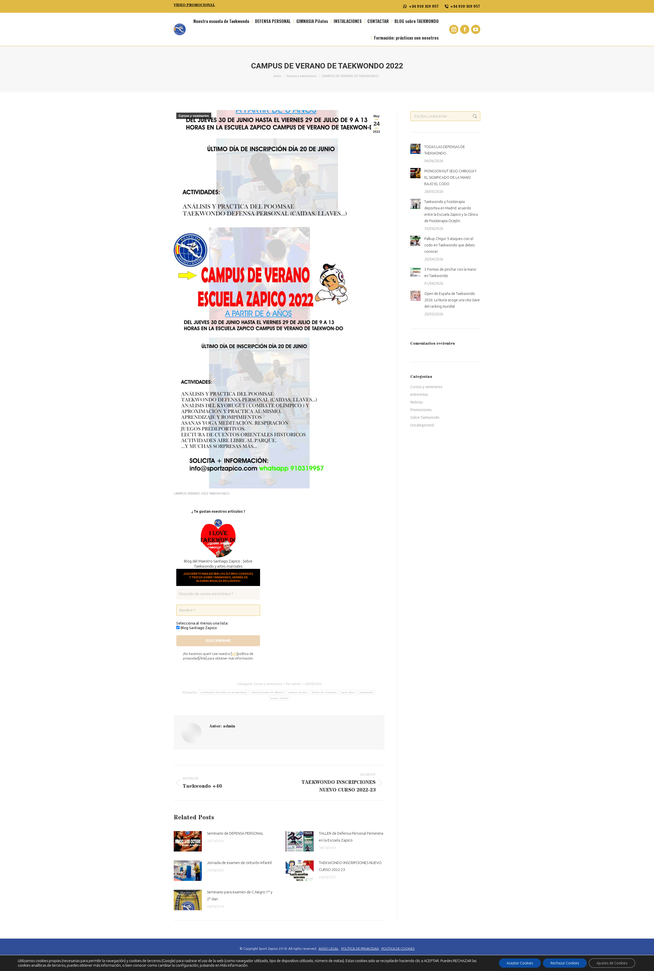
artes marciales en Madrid (267, 692)
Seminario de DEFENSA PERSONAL (235, 833)
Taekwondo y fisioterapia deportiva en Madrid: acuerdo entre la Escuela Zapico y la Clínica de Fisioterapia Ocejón (451, 211)
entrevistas (419, 394)
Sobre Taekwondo (424, 417)
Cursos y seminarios (194, 116)
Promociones (421, 410)
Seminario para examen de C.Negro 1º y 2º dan (239, 895)
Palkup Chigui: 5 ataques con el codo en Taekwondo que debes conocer (449, 245)
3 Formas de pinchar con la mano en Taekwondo (450, 272)
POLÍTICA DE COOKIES (398, 948)
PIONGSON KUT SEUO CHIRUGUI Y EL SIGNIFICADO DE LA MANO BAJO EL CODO (450, 177)
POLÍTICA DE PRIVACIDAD (360, 949)
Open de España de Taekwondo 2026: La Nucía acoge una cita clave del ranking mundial (452, 300)
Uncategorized (422, 425)
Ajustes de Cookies (612, 963)
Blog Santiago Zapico (198, 628)
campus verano (297, 692)
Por (293, 684)
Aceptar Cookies (520, 963)
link (234, 653)
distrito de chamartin (324, 692)
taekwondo (366, 692)
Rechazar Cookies (565, 963)
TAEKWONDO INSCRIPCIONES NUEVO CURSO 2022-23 (350, 866)
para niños (348, 692)
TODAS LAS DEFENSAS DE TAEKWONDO (444, 150)
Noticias (416, 402)
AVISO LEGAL (329, 949)
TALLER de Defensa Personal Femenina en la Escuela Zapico (351, 836)
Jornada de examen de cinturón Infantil (239, 862)
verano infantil (279, 698)
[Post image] (188, 841)
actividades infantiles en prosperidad (224, 692)
